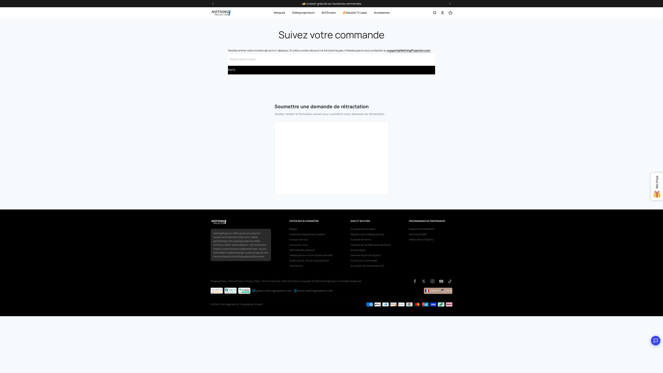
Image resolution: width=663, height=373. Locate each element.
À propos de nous (298, 239)
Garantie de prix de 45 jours (365, 255)
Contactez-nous (298, 244)
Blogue (293, 229)
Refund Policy (236, 281)
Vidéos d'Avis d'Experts (421, 239)
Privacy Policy (252, 281)
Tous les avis (296, 265)
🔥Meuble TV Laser (355, 13)
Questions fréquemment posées (307, 234)
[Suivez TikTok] (450, 281)
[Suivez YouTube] (441, 281)
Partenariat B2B (417, 234)
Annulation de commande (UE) (367, 265)
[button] (450, 4)
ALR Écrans (328, 13)
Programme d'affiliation (421, 229)
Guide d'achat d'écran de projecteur (309, 260)
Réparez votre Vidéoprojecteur (367, 234)
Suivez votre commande (363, 260)
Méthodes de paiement (302, 250)
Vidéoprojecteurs (303, 13)
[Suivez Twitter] (423, 281)
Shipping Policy (219, 281)
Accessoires (382, 13)
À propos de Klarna (360, 239)
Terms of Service (271, 281)
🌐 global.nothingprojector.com (272, 291)
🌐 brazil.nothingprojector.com (313, 291)
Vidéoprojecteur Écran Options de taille (310, 255)
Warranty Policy (290, 281)
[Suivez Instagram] (432, 281)
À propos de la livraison (362, 229)
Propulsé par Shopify (251, 304)
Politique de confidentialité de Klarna (370, 244)
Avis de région (358, 250)
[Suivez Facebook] (414, 281)
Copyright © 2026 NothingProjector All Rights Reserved (330, 281)
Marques (279, 13)
